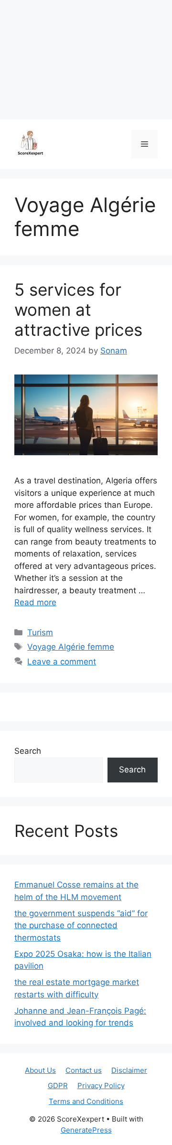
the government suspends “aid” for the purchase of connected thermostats (81, 925)
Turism (40, 632)
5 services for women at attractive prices (78, 309)
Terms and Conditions (86, 1101)
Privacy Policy (101, 1085)
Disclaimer (129, 1070)
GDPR (58, 1085)
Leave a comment (61, 661)
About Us (40, 1070)
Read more (35, 602)
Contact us (83, 1070)
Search (27, 751)
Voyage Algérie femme (70, 647)
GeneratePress (86, 1129)
